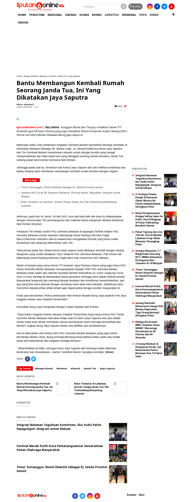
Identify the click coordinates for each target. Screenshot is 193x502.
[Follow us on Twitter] (82, 496)
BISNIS (97, 15)
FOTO (143, 15)
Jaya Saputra (74, 76)
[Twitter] (33, 359)
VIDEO (154, 15)
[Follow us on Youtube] (97, 496)
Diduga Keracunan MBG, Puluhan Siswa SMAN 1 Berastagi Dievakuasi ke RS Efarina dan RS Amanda (147, 329)
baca (119, 106)
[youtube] (172, 6)
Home (19, 76)
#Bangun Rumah (44, 368)
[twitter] (164, 6)
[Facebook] (27, 359)
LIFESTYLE (112, 15)
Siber (142, 494)
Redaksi (131, 494)
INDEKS (23, 22)
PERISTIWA (36, 15)
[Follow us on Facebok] (75, 496)
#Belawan (61, 368)
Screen (136, 6)
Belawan (43, 76)
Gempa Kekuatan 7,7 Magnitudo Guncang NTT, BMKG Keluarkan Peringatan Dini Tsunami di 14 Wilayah (148, 257)
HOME (22, 15)
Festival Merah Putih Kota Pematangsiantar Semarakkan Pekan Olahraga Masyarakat (60, 448)
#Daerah (75, 368)
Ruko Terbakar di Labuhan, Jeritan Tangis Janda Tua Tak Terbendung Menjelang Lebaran (91, 388)
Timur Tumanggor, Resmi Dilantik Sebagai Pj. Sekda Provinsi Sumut (62, 187)
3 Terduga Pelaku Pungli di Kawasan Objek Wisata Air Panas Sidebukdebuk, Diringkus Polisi (148, 200)
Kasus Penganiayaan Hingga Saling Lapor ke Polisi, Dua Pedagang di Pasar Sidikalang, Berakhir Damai (149, 219)
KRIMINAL (129, 15)
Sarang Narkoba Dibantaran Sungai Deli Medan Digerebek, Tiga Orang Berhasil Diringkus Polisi (149, 309)
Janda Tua (62, 76)
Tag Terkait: (24, 368)
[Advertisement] (96, 51)
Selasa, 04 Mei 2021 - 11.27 (27, 107)
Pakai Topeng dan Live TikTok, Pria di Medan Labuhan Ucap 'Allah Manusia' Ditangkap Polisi (149, 238)
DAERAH (70, 15)
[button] (173, 13)
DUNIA (84, 15)
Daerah (52, 76)
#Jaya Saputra (107, 368)
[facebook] (157, 6)
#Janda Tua (90, 368)
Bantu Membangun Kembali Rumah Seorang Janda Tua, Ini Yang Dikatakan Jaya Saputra (35, 387)
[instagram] (150, 6)
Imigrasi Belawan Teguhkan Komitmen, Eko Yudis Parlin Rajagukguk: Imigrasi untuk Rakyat (59, 427)
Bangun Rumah (31, 76)
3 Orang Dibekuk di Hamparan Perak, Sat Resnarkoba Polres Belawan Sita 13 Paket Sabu (148, 350)
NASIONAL (54, 15)
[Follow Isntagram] (90, 496)
